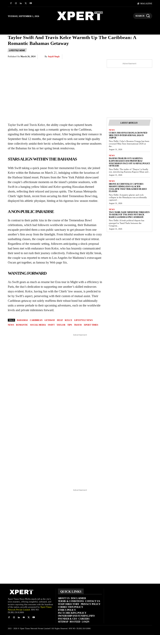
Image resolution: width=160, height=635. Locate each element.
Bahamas (22, 320)
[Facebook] (10, 3)
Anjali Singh (54, 56)
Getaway (49, 320)
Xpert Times (91, 325)
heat (60, 320)
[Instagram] (15, 3)
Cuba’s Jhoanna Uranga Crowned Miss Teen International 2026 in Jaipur (128, 135)
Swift (51, 325)
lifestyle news (83, 320)
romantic (22, 325)
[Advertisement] (80, 411)
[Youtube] (30, 3)
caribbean (36, 320)
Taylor (61, 325)
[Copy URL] (139, 57)
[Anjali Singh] (42, 57)
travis (78, 325)
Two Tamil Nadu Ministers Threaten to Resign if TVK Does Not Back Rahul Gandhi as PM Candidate (129, 214)
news (11, 325)
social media (38, 325)
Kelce (68, 320)
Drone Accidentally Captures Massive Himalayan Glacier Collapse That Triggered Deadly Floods (128, 187)
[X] (25, 3)
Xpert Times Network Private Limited (30, 608)
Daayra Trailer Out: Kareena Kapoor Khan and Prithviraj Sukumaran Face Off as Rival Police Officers (129, 162)
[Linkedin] (20, 3)
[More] (148, 57)
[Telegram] (130, 57)
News (112, 130)
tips (69, 325)
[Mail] (23, 617)
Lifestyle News (17, 50)
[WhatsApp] (112, 57)
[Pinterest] (103, 57)
